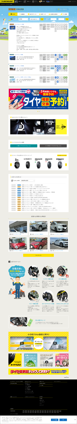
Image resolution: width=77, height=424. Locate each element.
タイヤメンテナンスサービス (29, 392)
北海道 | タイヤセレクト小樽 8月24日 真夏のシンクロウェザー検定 (35, 201)
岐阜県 (33, 411)
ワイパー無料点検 (27, 389)
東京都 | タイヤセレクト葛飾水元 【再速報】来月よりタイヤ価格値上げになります (38, 202)
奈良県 (52, 411)
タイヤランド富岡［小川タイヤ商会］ (23, 77)
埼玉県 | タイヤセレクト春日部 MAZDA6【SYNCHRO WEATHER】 (35, 197)
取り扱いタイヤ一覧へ (62, 155)
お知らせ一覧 (42, 400)
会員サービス (42, 381)
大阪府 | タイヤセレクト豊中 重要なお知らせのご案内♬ (32, 204)
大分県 (50, 412)
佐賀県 (43, 412)
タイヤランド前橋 (19, 54)
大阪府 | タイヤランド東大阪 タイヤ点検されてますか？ (32, 193)
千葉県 (50, 410)
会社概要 (69, 1)
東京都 (52, 410)
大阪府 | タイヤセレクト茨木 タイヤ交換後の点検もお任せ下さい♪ (34, 186)
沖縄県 (58, 412)
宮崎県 (52, 412)
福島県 (38, 410)
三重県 (40, 411)
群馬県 (45, 410)
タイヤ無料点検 (27, 384)
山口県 (28, 412)
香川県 (33, 412)
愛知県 (38, 411)
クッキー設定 (54, 419)
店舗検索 (11, 408)
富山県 (60, 410)
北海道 (23, 410)
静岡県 (35, 411)
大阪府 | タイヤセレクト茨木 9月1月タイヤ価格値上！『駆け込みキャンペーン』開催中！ (39, 208)
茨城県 (40, 410)
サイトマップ (74, 1)
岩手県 (28, 410)
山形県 (35, 410)
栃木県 (43, 410)
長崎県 (45, 412)
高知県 (38, 412)
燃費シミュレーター (13, 396)
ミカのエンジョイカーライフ (29, 396)
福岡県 (40, 412)
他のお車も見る (38, 255)
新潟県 (58, 410)
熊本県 (47, 412)
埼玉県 (47, 410)
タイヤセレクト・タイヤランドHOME (6, 4)
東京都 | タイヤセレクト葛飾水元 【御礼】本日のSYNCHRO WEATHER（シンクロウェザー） (40, 210)
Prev (9, 99)
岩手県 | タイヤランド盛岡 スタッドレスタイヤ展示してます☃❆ (34, 190)
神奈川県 (55, 410)
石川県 (23, 411)
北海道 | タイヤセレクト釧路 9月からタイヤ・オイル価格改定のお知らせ (36, 199)
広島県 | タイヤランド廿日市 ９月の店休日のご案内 (32, 185)
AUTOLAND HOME (13, 383)
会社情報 (41, 396)
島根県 (60, 411)
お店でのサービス (28, 381)
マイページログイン (57, 381)
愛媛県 (35, 412)
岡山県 (23, 412)
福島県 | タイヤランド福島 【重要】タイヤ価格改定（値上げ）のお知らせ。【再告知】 (38, 192)
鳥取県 (58, 411)
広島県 (26, 412)
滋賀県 (43, 411)
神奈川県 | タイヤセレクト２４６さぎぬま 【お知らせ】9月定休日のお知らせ (36, 206)
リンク (41, 403)
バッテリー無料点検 (28, 386)
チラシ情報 (41, 385)
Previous (11, 164)
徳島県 (31, 412)
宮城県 (31, 410)
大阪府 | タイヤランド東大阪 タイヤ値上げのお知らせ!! (32, 195)
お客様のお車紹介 (42, 383)
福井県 (26, 411)
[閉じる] (75, 419)
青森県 (26, 410)
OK (63, 419)
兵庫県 (50, 411)
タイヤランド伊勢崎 (19, 65)
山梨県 (28, 411)
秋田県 (33, 410)
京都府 (45, 411)
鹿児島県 (55, 412)
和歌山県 (55, 411)
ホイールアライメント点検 (29, 391)
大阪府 (47, 411)
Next (68, 99)
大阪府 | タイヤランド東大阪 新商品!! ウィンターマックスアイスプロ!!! (36, 188)
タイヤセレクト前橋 (19, 24)
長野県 (31, 411)
